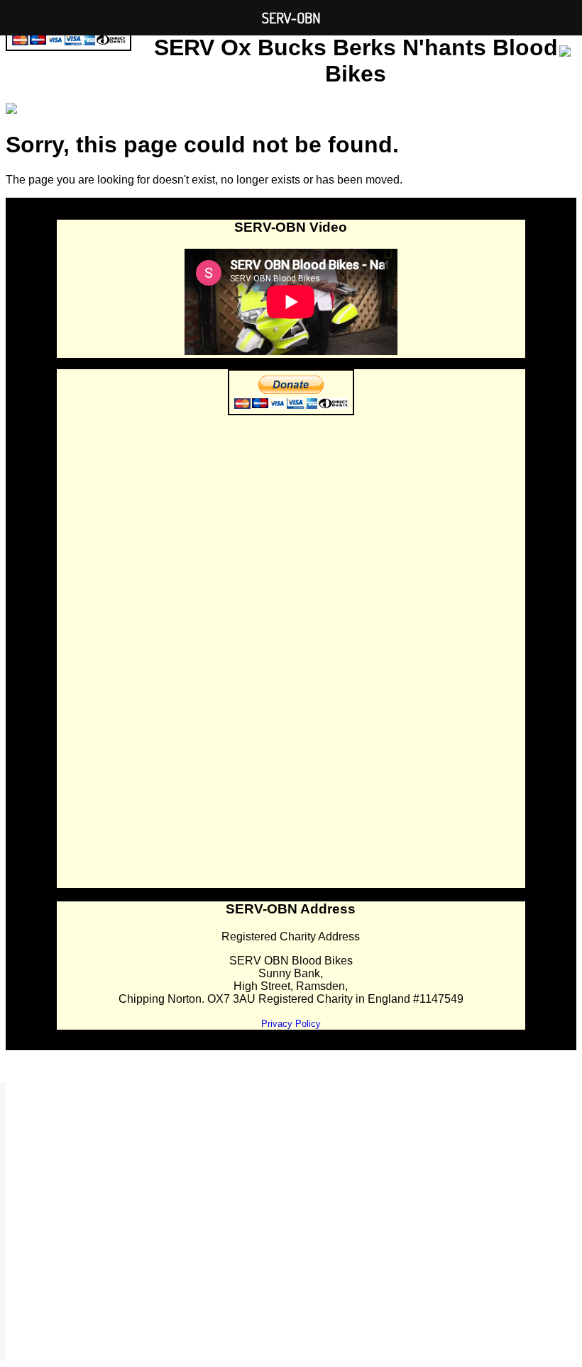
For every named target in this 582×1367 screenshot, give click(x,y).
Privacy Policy (291, 1023)
